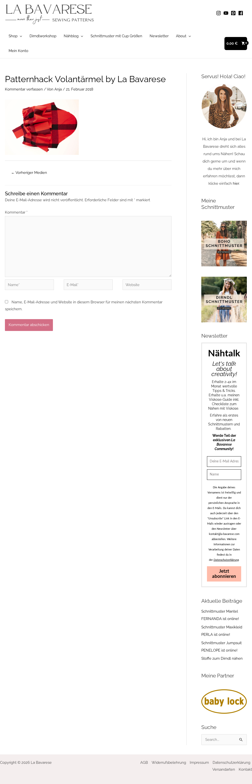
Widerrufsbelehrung (169, 762)
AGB (144, 762)
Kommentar (16, 212)
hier (236, 183)
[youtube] (226, 13)
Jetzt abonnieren (224, 574)
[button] (19, 36)
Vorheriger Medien (29, 172)
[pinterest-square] (234, 13)
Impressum (199, 762)
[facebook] (241, 13)
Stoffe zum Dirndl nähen (222, 658)
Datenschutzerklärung (231, 762)
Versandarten (223, 769)
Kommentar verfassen (24, 89)
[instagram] (219, 13)
